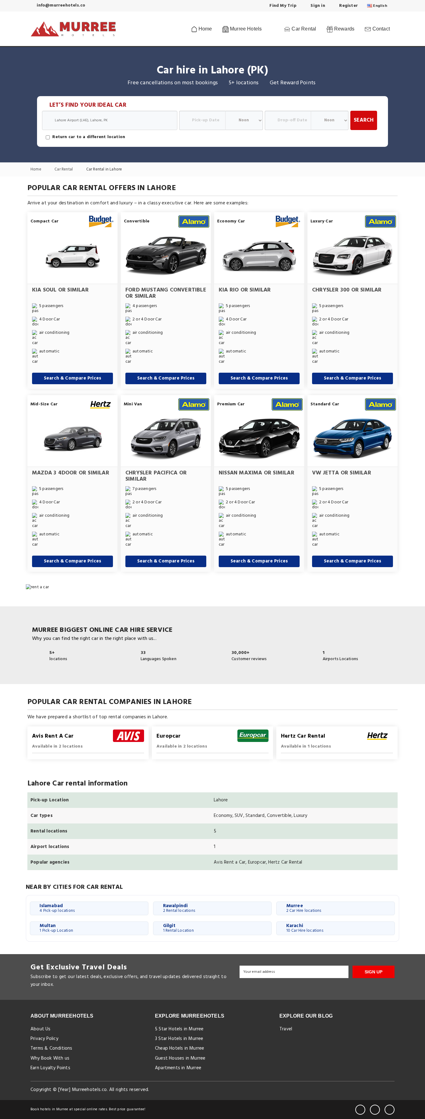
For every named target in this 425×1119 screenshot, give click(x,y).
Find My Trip (282, 5)
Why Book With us (49, 1058)
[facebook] (360, 1110)
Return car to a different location (88, 137)
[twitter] (375, 1110)
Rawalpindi (179, 908)
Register (348, 5)
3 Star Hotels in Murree (179, 1038)
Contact (380, 28)
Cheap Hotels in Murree (179, 1048)
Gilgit (178, 928)
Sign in (317, 5)
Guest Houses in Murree (180, 1058)
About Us (40, 1029)
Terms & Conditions (51, 1048)
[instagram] (390, 1110)
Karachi (304, 928)
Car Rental (303, 28)
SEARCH (364, 120)
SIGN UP (373, 971)
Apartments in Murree (178, 1068)
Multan (56, 928)
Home (204, 28)
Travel (285, 1029)
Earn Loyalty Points (50, 1068)
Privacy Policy (44, 1038)
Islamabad (57, 908)
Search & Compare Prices (72, 378)
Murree (303, 908)
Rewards (344, 28)
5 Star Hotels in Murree (179, 1029)
